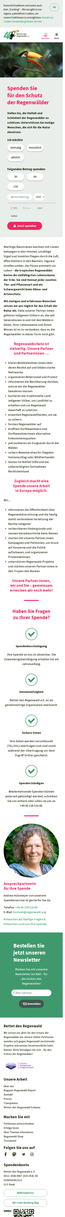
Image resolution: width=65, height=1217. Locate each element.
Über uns (9, 1086)
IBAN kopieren (25, 1192)
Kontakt (8, 1094)
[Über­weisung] (25, 208)
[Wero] (12, 216)
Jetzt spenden (26, 226)
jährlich (15, 157)
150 (15, 186)
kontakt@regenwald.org (29, 912)
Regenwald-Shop (13, 1136)
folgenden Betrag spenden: (26, 169)
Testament (10, 1141)
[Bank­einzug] (12, 208)
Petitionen (19, 1124)
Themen (18, 1132)
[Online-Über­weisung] (38, 208)
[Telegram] (23, 1155)
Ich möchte (15, 140)
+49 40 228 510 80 (31, 806)
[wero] (7, 1211)
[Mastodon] (14, 1155)
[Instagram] (32, 1155)
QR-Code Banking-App (25, 1203)
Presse (8, 1099)
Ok (54, 7)
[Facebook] (5, 1155)
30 (15, 177)
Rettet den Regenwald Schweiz (22, 1107)
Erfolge (11, 1128)
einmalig (16, 147)
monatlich (35, 147)
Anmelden (34, 1004)
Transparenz (11, 1103)
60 (35, 177)
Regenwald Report (20, 1090)
